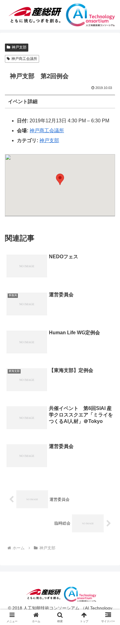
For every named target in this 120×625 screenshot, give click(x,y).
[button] (60, 179)
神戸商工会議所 (24, 59)
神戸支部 (19, 47)
